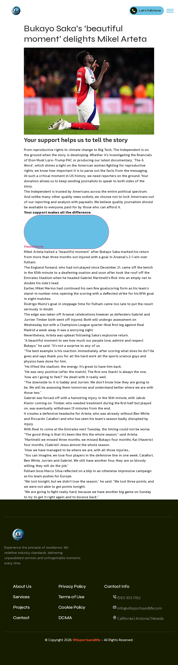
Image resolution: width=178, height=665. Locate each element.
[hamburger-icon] (170, 11)
